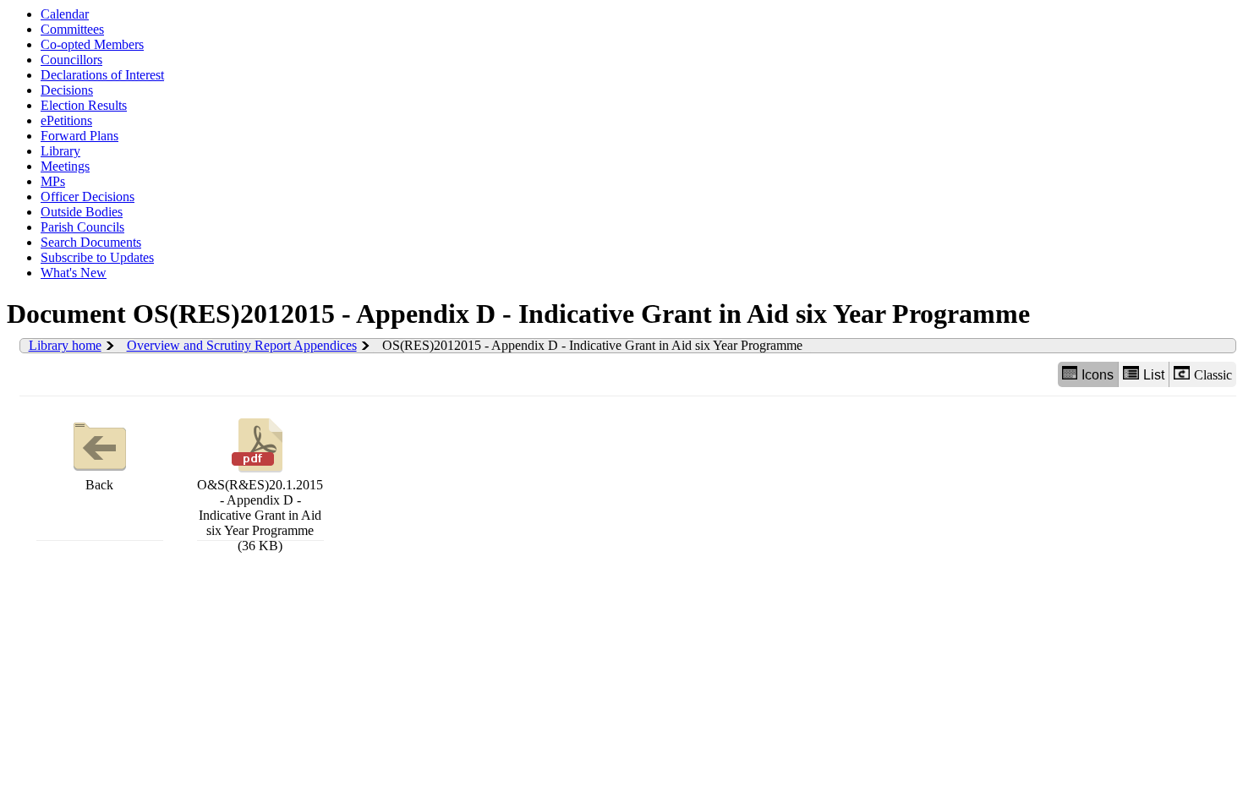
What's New (74, 272)
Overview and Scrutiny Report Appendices (242, 345)
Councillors (71, 59)
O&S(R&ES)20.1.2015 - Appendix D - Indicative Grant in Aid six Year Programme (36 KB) (260, 515)
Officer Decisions (87, 196)
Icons (1097, 375)
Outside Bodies (82, 212)
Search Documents (91, 242)
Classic (1213, 375)
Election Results (84, 105)
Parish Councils (82, 227)
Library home (65, 345)
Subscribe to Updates (97, 257)
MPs (53, 181)
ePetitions (66, 120)
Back (99, 485)
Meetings (65, 166)
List (1153, 375)
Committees (72, 29)
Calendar (65, 14)
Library (60, 151)
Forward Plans (79, 135)
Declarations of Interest (102, 75)
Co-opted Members (92, 44)
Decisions (67, 90)
